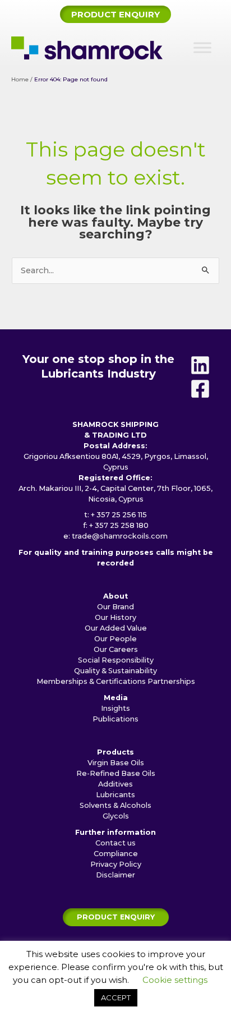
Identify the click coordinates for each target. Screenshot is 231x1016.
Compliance (116, 853)
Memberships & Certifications (91, 681)
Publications (115, 719)
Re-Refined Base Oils (115, 773)
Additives (115, 784)
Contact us (115, 843)
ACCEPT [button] (116, 997)
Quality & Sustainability (115, 670)
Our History (115, 617)
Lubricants (115, 794)
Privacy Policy (115, 864)
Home (20, 79)
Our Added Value (116, 628)
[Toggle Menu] (202, 48)
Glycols (116, 816)
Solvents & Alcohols (115, 805)
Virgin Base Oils (115, 762)
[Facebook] (200, 389)
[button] (115, 14)
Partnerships (171, 681)
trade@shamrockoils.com (120, 536)
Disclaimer (115, 875)
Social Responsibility (116, 660)
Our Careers (116, 649)
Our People (115, 639)
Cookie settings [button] (174, 979)
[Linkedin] (200, 365)
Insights (115, 708)
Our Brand (115, 607)
